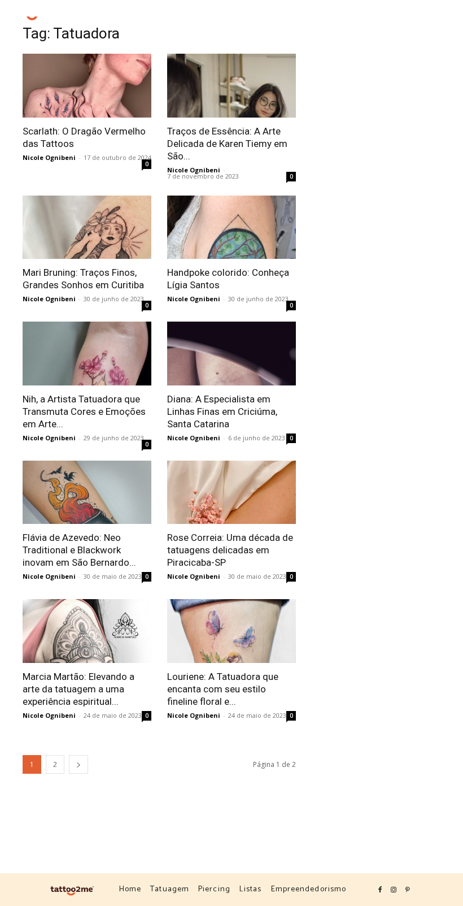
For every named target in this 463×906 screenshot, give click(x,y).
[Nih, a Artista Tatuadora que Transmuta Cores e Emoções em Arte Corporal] (87, 353)
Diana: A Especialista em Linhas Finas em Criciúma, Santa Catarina (222, 411)
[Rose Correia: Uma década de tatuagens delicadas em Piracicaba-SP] (231, 492)
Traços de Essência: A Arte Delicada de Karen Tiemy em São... (227, 143)
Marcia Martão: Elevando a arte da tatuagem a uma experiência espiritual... (78, 689)
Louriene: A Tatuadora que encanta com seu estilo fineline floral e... (222, 689)
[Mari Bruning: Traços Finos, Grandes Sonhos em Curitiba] (87, 227)
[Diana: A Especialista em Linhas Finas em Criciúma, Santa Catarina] (231, 353)
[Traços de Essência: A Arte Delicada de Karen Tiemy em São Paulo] (231, 86)
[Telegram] (448, 19)
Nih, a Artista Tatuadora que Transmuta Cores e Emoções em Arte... (84, 411)
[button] (387, 18)
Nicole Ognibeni (49, 157)
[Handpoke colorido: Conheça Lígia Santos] (231, 227)
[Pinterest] (434, 19)
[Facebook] (407, 19)
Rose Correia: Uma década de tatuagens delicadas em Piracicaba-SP (230, 550)
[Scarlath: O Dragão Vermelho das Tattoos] (87, 86)
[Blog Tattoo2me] (33, 13)
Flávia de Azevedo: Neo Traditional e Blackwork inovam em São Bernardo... (79, 550)
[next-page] (78, 764)
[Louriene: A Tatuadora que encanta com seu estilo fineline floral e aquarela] (231, 631)
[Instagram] (420, 19)
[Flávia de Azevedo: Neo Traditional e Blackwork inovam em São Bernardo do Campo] (87, 492)
